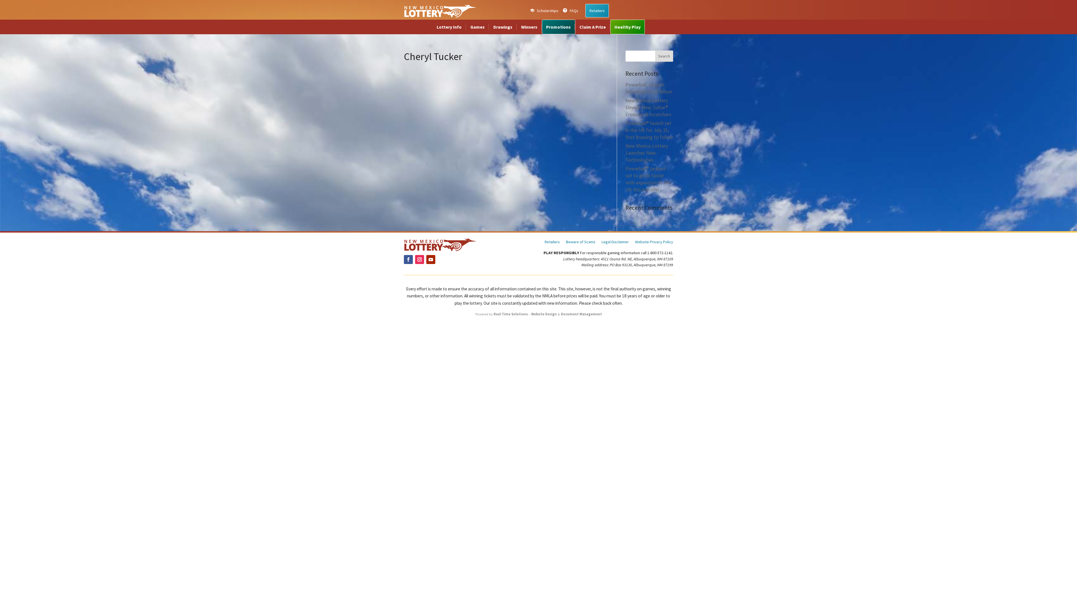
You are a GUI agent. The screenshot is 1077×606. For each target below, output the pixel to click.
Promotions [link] (558, 27)
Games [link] (477, 27)
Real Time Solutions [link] (511, 314)
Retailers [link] (597, 10)
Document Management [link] (581, 314)
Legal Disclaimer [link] (615, 242)
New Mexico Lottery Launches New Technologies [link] (646, 153)
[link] (440, 10)
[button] (664, 56)
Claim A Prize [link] (592, 27)
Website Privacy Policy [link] (654, 242)
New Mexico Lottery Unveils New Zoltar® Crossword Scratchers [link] (648, 107)
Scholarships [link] (547, 10)
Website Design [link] (544, 314)
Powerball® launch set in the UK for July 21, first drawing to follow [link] (649, 130)
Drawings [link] (502, 27)
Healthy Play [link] (628, 27)
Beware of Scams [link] (580, 242)
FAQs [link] (574, 10)
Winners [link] (529, 27)
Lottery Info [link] (449, 27)
